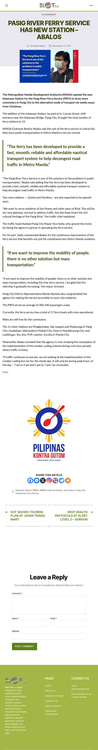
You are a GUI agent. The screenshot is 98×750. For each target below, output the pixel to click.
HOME (48, 686)
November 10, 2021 (61, 46)
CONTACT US (51, 701)
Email (53, 618)
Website (15, 631)
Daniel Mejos (39, 46)
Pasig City (80, 490)
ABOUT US (50, 691)
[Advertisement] (49, 554)
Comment (17, 593)
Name (15, 618)
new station (69, 490)
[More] (68, 480)
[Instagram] (49, 480)
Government (49, 14)
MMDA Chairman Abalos (51, 490)
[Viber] (55, 480)
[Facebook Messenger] (36, 480)
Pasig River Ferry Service (27, 493)
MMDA (36, 490)
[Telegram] (61, 480)
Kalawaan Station (24, 490)
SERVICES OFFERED (54, 696)
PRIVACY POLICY (53, 706)
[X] (43, 480)
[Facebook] (30, 480)
